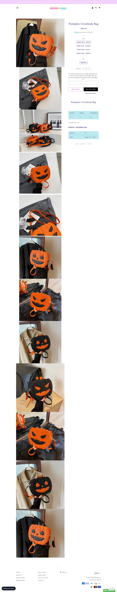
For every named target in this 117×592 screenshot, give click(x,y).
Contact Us (41, 580)
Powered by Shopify (95, 580)
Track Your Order (43, 578)
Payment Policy (20, 578)
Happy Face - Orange (84, 53)
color (83, 38)
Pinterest (64, 572)
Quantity (78, 69)
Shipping (76, 32)
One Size (83, 62)
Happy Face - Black (83, 49)
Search (18, 572)
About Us (18, 575)
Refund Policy (42, 575)
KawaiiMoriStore (96, 577)
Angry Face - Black (83, 42)
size (83, 59)
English (96, 573)
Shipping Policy (20, 580)
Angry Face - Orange (83, 46)
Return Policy (42, 572)
